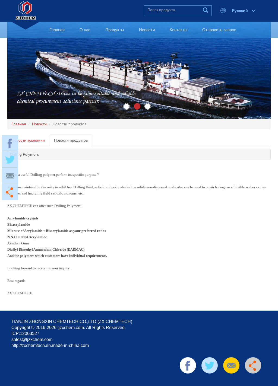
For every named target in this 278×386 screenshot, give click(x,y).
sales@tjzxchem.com (31, 339)
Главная (57, 29)
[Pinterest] (218, 380)
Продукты (114, 29)
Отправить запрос (219, 29)
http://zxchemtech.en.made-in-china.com (50, 345)
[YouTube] (226, 380)
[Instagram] (244, 380)
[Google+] (235, 380)
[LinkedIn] (209, 380)
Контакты (178, 29)
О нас (85, 29)
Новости (147, 29)
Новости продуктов (71, 140)
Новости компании (28, 140)
